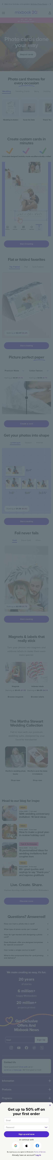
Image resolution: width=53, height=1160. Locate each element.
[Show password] (46, 1127)
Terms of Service (40, 1152)
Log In (38, 1155)
